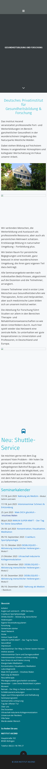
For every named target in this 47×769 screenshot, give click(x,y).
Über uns (5, 706)
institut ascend (7, 651)
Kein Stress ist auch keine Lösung (15, 660)
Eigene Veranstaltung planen (13, 622)
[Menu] (23, 11)
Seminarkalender (15, 489)
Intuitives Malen (9, 515)
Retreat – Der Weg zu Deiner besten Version (20, 689)
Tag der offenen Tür (10, 703)
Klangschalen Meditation (11, 663)
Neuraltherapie (7, 677)
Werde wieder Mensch (10, 721)
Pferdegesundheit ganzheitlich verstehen (19, 680)
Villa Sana (5, 718)
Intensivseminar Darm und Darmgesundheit (20, 654)
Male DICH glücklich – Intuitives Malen (17, 672)
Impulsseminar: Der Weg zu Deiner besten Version (22, 648)
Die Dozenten (7, 709)
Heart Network (7, 631)
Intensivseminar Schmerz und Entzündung (19, 657)
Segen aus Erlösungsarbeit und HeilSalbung (20, 695)
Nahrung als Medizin (28, 496)
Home (3, 634)
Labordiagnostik (8, 669)
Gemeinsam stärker (9, 628)
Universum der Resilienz (11, 715)
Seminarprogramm (9, 698)
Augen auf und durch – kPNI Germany (17, 611)
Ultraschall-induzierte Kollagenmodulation (19, 712)
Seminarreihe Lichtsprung (12, 701)
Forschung (5, 625)
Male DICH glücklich (25, 512)
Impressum (6, 646)
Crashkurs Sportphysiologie (13, 614)
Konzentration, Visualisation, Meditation (18, 666)
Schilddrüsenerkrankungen (13, 692)
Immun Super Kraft (9, 637)
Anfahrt (4, 608)
